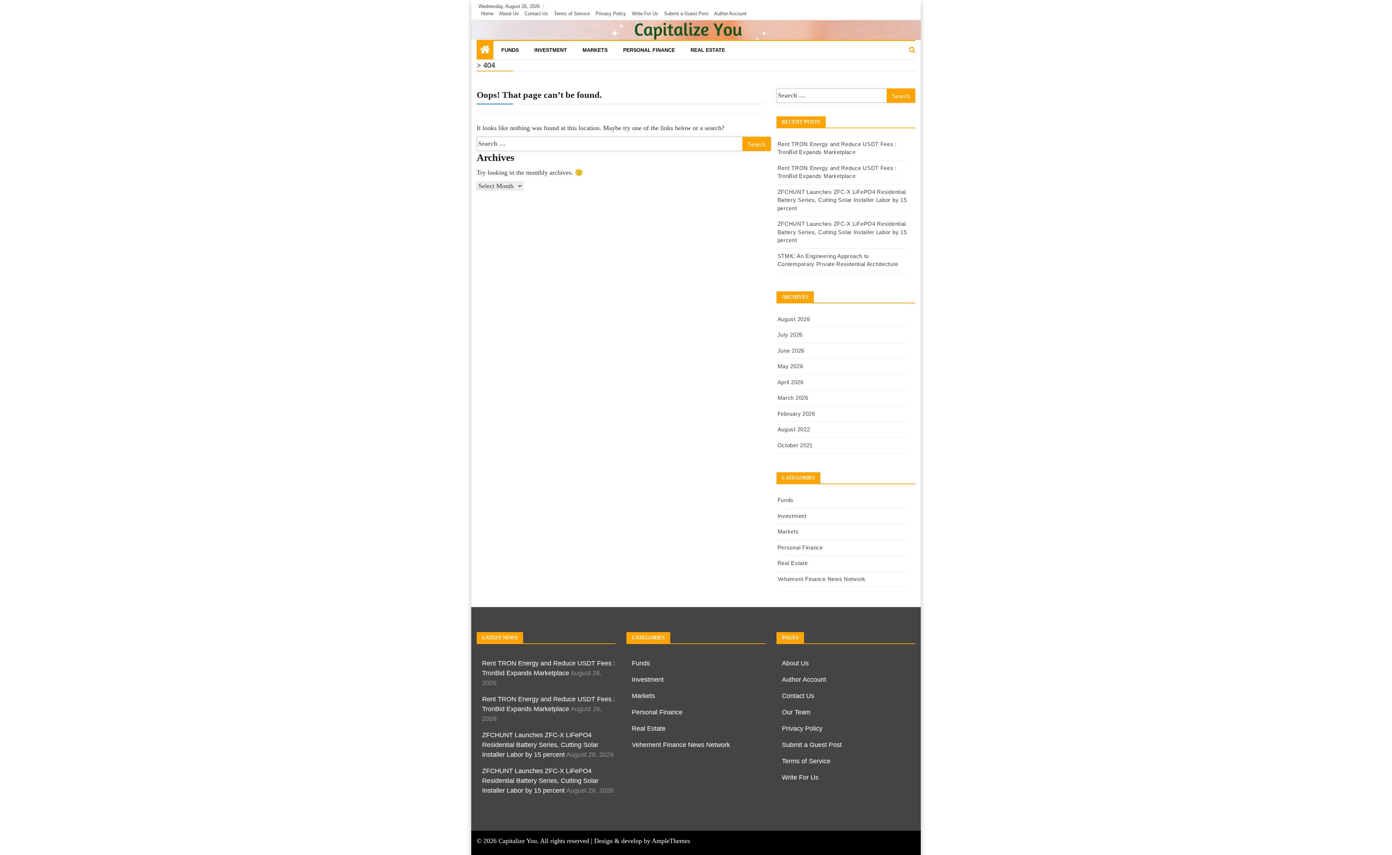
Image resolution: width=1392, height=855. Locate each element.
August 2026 (794, 319)
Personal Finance (649, 50)
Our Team (796, 712)
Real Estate (708, 50)
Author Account (730, 13)
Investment (550, 50)
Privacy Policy (611, 13)
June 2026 (791, 351)
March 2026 (793, 398)
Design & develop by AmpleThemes (642, 840)
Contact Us (536, 13)
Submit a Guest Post (686, 13)
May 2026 (790, 366)
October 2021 (795, 445)
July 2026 (790, 335)
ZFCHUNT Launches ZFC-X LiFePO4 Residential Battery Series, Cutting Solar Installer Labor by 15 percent (842, 200)
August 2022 (794, 429)
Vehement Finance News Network (822, 579)
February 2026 (796, 414)
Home (487, 13)
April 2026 (791, 382)
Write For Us (645, 13)
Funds (510, 50)
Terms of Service (572, 13)
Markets (595, 50)
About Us (509, 13)
